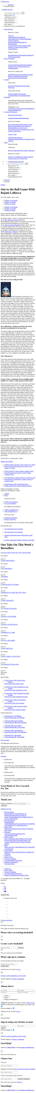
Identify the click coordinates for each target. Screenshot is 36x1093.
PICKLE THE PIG (10, 519)
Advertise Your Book (19, 129)
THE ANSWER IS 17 (11, 511)
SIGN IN (11, 4)
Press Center (25, 852)
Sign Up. (19, 1082)
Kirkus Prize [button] (8, 827)
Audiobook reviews (10, 17)
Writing (10, 118)
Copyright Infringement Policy (13, 860)
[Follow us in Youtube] (5, 891)
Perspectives (16, 74)
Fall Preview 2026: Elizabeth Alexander (16, 697)
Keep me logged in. (7, 1008)
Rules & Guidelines (20, 95)
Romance (28, 39)
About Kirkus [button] (8, 850)
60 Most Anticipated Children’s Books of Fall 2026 (19, 540)
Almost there (4, 966)
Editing (14, 118)
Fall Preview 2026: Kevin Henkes (14, 703)
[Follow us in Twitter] (5, 888)
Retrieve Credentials (24, 1079)
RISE (6, 495)
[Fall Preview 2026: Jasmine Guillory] (15, 706)
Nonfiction (16, 42)
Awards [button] (6, 79)
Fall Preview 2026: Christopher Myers (20, 486)
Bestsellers (11, 55)
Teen (24, 65)
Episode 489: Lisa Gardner (17, 727)
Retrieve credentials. (18, 979)
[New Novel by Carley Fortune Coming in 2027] (19, 471)
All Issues (27, 108)
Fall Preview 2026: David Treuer (14, 684)
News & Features (9, 19)
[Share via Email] (9, 204)
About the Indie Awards (15, 94)
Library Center (12, 134)
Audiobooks (11, 37)
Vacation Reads (15, 57)
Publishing (20, 118)
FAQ (20, 852)
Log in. (18, 969)
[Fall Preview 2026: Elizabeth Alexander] (16, 693)
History (15, 44)
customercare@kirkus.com (27, 1047)
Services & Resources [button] (10, 112)
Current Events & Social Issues (17, 45)
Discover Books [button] (9, 812)
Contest (17, 852)
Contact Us (7, 868)
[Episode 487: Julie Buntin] (12, 735)
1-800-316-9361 (11, 1047)
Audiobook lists (24, 55)
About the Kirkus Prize (22, 829)
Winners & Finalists (14, 86)
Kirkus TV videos (15, 825)
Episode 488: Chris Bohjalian (17, 732)
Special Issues (20, 108)
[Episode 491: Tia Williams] (12, 716)
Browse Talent (22, 157)
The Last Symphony (10, 503)
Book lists (17, 55)
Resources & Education (15, 115)
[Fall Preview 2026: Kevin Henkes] (15, 700)
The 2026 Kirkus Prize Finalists (13, 529)
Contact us (7, 855)
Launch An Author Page (20, 158)
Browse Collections (14, 150)
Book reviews (8, 15)
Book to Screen (12, 76)
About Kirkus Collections (27, 150)
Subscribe (18, 110)
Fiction (17, 37)
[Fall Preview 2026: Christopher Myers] (16, 484)
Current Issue (12, 108)
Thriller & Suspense (14, 813)
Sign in (3, 1003)
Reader (6, 996)
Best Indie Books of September (13, 532)
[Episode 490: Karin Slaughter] (13, 721)
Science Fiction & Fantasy (15, 66)
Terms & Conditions (10, 859)
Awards (22, 74)
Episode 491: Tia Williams (17, 717)
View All (10, 35)
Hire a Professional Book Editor (13, 839)
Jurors (13, 87)
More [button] (6, 142)
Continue (21, 947)
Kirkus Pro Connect (27, 847)
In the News (20, 76)
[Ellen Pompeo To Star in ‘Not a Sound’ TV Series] (19, 464)
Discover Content (13, 157)
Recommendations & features (20, 139)
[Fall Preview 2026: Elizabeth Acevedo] (16, 687)
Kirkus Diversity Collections (12, 847)
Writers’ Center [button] (8, 837)
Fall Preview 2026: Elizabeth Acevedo (15, 690)
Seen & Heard (28, 74)
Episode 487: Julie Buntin (16, 737)
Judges (28, 95)
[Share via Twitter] (10, 202)
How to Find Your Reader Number (24, 1069)
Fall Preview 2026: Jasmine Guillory (15, 710)
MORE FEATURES (7, 461)
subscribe (3, 756)
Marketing (26, 118)
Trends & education (14, 137)
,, (11, 220)
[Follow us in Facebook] (4, 886)
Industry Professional (10, 999)
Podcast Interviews (10, 22)
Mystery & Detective (20, 39)
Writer (6, 997)
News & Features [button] (9, 58)
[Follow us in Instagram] (5, 890)
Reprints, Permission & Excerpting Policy (11, 863)
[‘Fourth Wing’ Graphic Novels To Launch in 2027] (19, 477)
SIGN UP (3, 805)
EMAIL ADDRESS (7, 803)
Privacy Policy (8, 857)
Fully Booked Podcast (20, 78)
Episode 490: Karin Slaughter (17, 722)
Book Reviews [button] (8, 29)
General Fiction (12, 65)
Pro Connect (8, 24)
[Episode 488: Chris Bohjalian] (13, 730)
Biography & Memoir (21, 817)
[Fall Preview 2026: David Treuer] (14, 680)
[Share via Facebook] (10, 200)
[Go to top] (5, 895)
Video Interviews (9, 21)
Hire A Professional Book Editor (17, 124)
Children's (14, 49)
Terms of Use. (30, 1003)
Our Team (12, 852)
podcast (6, 717)
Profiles (10, 74)
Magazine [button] (7, 97)
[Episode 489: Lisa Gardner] (13, 725)
